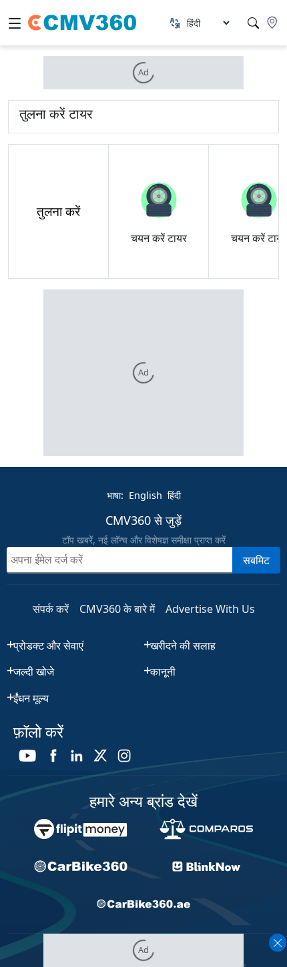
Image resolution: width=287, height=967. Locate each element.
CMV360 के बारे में (117, 609)
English (145, 495)
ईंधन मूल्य (31, 698)
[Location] (272, 23)
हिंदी (174, 495)
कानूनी (163, 671)
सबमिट (256, 560)
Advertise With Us (210, 609)
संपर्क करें (51, 609)
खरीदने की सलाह (183, 645)
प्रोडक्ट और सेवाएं (48, 645)
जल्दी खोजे (33, 671)
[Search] (253, 23)
